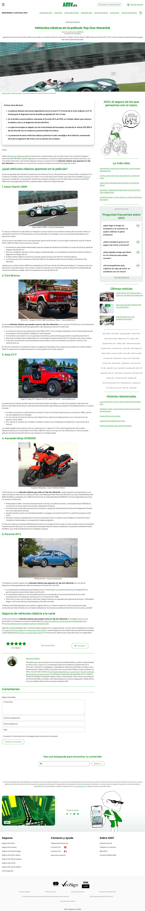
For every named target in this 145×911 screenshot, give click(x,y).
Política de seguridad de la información (101, 896)
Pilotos (136, 358)
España (117, 358)
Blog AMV (103, 851)
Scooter (106, 363)
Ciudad (125, 363)
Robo (125, 388)
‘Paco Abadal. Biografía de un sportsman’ (64, 672)
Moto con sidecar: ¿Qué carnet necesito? (116, 426)
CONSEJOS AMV (45, 13)
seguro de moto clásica (37, 630)
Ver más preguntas (121, 277)
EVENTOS (58, 13)
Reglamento (123, 338)
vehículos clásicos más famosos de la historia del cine (64, 621)
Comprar (107, 358)
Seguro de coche (8, 863)
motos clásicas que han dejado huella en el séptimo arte (26, 624)
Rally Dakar (136, 348)
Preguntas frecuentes (59, 843)
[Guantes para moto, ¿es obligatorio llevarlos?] (107, 320)
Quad (110, 368)
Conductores (121, 378)
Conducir (121, 343)
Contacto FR (56, 851)
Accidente (130, 368)
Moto (106, 334)
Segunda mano (107, 373)
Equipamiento (108, 343)
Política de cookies (50, 891)
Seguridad (125, 334)
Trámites (116, 348)
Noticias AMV (6, 93)
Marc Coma (119, 368)
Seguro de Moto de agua (12, 859)
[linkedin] (78, 814)
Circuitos (110, 388)
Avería (133, 388)
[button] (121, 230)
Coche (115, 334)
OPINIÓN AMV (86, 13)
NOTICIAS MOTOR (72, 13)
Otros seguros (7, 871)
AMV (139, 368)
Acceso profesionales (108, 855)
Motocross (136, 353)
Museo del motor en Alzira (110, 416)
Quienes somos (106, 843)
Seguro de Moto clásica (11, 855)
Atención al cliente (58, 855)
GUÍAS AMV (114, 13)
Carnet (126, 348)
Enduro (110, 378)
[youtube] (74, 814)
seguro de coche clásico (14, 630)
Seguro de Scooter (9, 847)
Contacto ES (56, 847)
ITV (103, 368)
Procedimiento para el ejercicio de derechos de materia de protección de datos (45, 896)
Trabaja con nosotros (108, 847)
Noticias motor (17, 93)
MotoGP (135, 334)
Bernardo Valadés (33, 658)
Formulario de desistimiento (107, 891)
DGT (118, 388)
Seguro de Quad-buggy (11, 851)
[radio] (8, 644)
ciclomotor (135, 363)
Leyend (127, 373)
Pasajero (132, 378)
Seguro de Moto (8, 843)
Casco (126, 353)
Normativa (137, 373)
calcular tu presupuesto (30, 633)
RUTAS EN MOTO (101, 13)
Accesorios (106, 348)
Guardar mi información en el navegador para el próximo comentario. (31, 736)
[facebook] (71, 814)
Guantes (136, 383)
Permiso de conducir (111, 383)
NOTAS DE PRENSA (129, 13)
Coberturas (116, 353)
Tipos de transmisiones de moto (112, 421)
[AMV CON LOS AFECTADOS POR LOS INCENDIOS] (107, 308)
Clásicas (116, 363)
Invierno (126, 358)
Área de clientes (136, 5)
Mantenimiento (133, 343)
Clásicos (106, 353)
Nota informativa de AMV (67, 901)
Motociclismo (110, 338)
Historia (119, 373)
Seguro (134, 338)
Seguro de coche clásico (11, 867)
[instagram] (67, 814)
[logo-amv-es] (70, 3)
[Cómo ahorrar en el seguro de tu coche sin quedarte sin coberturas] (107, 296)
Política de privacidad (77, 891)
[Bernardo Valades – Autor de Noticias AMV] (12, 657)
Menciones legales (24, 891)
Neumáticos (126, 383)
